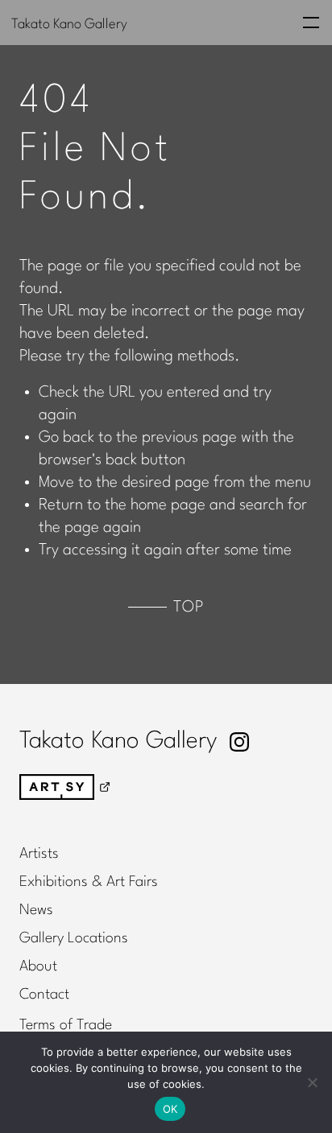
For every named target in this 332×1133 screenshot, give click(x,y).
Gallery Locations (73, 938)
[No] (312, 1082)
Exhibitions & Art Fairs (88, 882)
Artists (39, 854)
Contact (44, 994)
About (38, 966)
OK (170, 1108)
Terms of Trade (65, 1025)
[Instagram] (239, 742)
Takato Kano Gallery (69, 24)
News (36, 910)
